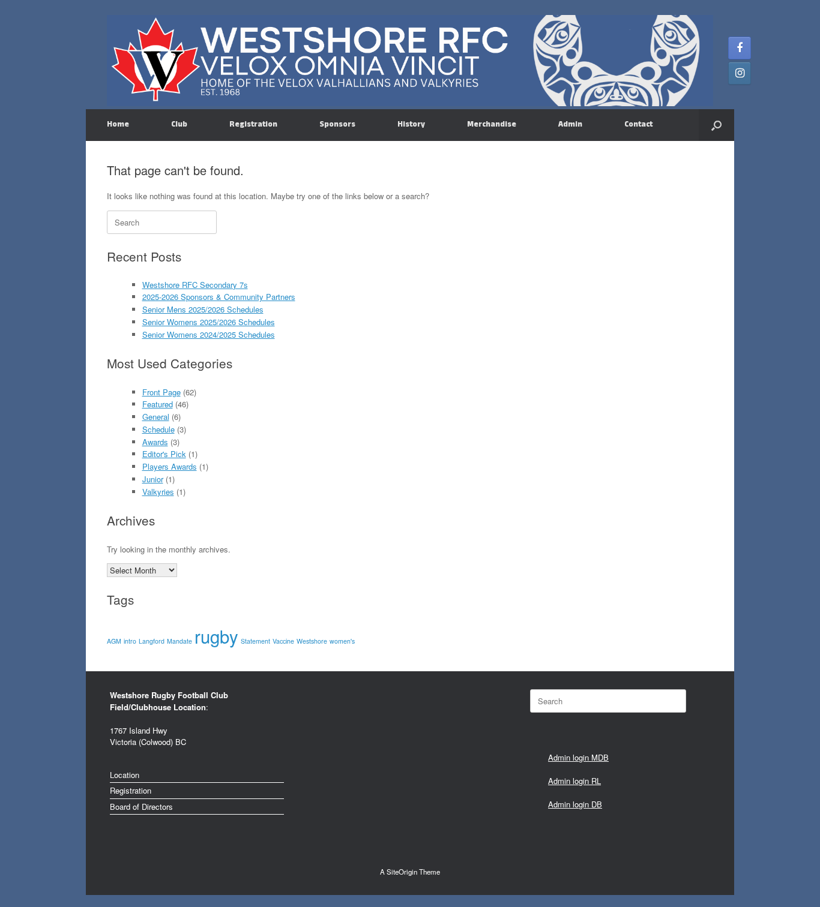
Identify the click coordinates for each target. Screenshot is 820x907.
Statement (255, 640)
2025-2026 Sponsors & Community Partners (218, 296)
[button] (716, 125)
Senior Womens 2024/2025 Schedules (208, 334)
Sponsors (337, 125)
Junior (152, 479)
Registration (253, 125)
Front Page (161, 392)
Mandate (179, 640)
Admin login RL (574, 780)
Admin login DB (575, 804)
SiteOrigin (402, 871)
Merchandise (491, 125)
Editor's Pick (164, 453)
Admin (570, 125)
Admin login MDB (578, 757)
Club (179, 125)
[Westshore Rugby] (410, 60)
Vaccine (283, 640)
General (155, 416)
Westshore (312, 640)
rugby (216, 635)
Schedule (158, 429)
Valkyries (158, 491)
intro (130, 640)
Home (118, 125)
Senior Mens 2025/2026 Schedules (203, 309)
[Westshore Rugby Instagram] (739, 73)
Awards (155, 442)
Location (124, 774)
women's (342, 640)
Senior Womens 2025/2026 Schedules (208, 322)
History (411, 125)
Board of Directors (141, 806)
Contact (638, 125)
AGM (114, 640)
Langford (151, 640)
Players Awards (169, 466)
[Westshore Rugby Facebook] (739, 48)
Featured (157, 404)
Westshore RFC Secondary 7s (195, 284)
